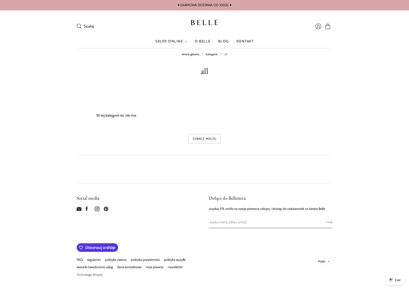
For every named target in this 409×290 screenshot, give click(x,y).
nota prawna (155, 267)
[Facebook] (87, 210)
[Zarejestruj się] (329, 222)
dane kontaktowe (129, 267)
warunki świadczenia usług (95, 267)
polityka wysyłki (175, 260)
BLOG (223, 41)
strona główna (190, 54)
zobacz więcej (205, 138)
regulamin (94, 260)
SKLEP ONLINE (169, 41)
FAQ (80, 260)
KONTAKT (245, 41)
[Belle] (204, 22)
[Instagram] (97, 210)
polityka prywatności (145, 260)
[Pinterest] (106, 210)
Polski (321, 261)
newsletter (175, 267)
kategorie (212, 54)
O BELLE (203, 41)
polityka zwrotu (116, 260)
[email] (79, 210)
